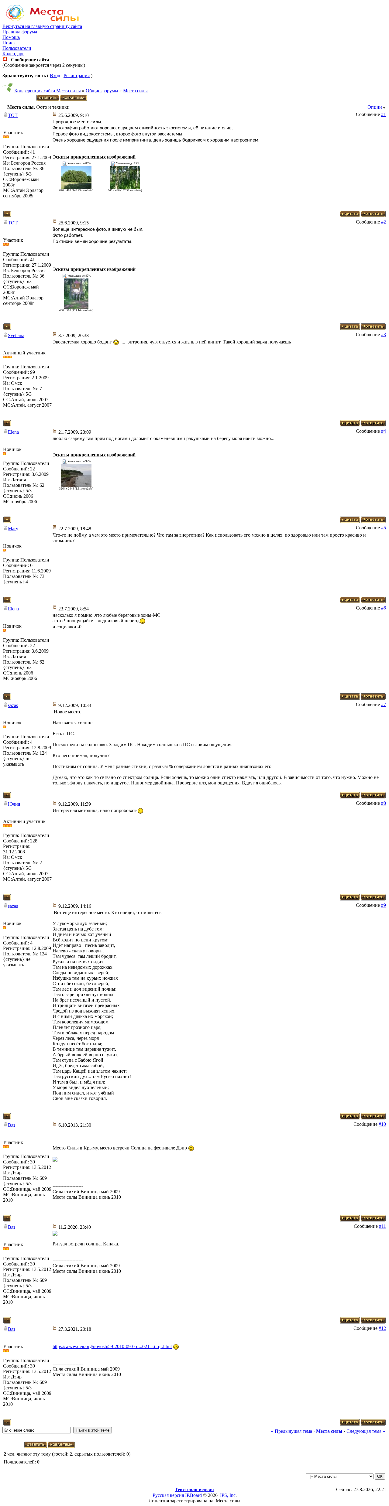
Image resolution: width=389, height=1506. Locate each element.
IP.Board (193, 1495)
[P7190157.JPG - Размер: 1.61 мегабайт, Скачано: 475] (76, 485)
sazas (13, 705)
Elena (13, 432)
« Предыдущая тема (291, 1431)
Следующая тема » (365, 1431)
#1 (383, 114)
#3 (383, 334)
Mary (13, 528)
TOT (13, 115)
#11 (382, 1226)
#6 (383, 607)
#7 (383, 704)
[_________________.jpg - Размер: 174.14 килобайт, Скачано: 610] (76, 307)
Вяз (11, 1125)
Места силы (135, 90)
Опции (374, 107)
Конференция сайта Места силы (47, 90)
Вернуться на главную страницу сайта (42, 26)
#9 (383, 905)
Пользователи (16, 48)
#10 (382, 1124)
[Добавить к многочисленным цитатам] (349, 215)
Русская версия (168, 1495)
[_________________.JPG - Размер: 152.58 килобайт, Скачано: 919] (125, 187)
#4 (383, 431)
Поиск (9, 42)
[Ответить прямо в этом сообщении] (373, 215)
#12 (382, 1328)
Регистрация (77, 75)
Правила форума (19, 31)
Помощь (11, 37)
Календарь (13, 53)
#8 (383, 803)
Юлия (14, 804)
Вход (55, 75)
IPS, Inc (228, 1495)
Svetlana (16, 335)
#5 (383, 527)
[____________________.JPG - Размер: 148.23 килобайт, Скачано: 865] (76, 187)
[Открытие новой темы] (74, 100)
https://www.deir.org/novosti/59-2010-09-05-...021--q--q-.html (112, 1346)
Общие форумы (102, 90)
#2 (383, 221)
